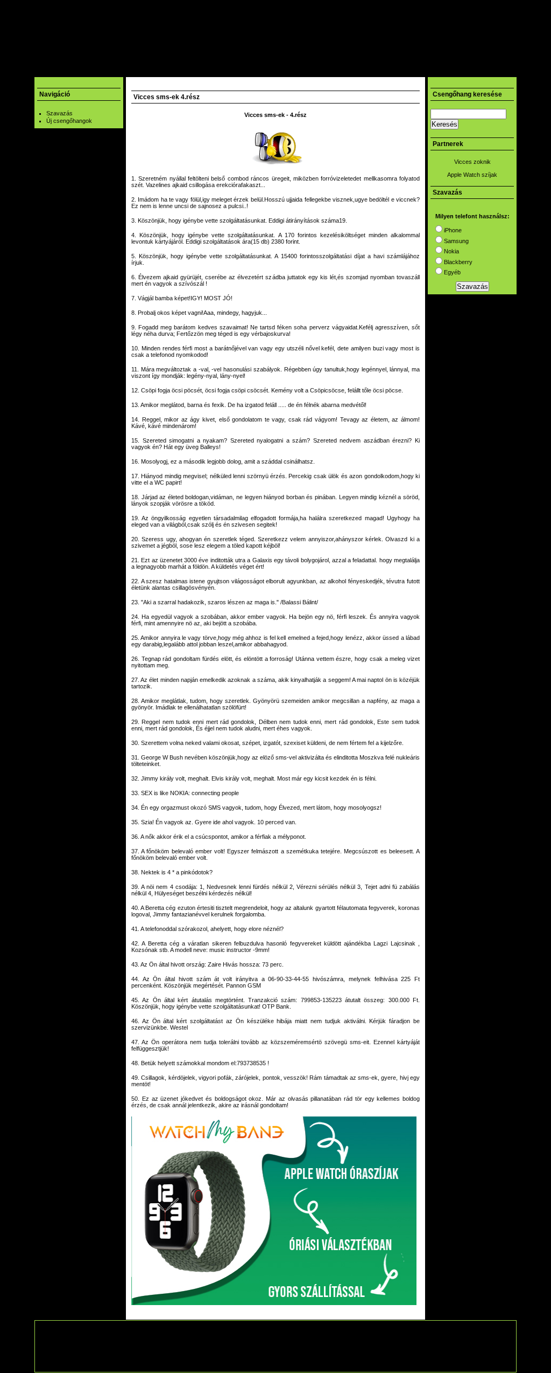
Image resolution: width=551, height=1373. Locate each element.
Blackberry (457, 262)
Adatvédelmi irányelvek (337, 1360)
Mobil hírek (92, 69)
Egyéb (451, 272)
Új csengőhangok (69, 121)
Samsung (455, 241)
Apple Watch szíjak (472, 174)
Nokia (450, 251)
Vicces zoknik (472, 161)
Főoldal (51, 69)
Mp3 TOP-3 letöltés (218, 69)
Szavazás (59, 113)
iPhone (452, 230)
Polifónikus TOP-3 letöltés (303, 69)
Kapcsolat (373, 69)
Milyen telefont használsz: (472, 216)
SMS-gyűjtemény (149, 69)
